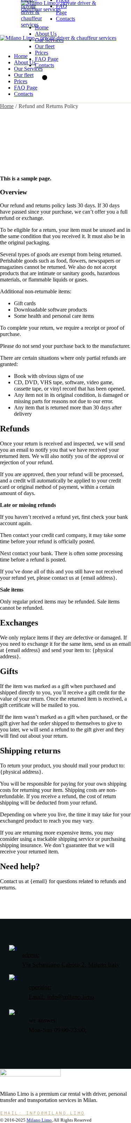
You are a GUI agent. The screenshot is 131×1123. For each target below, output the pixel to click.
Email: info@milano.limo (61, 996)
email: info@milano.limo (42, 1113)
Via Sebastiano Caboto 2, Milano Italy (70, 964)
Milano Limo (39, 1120)
